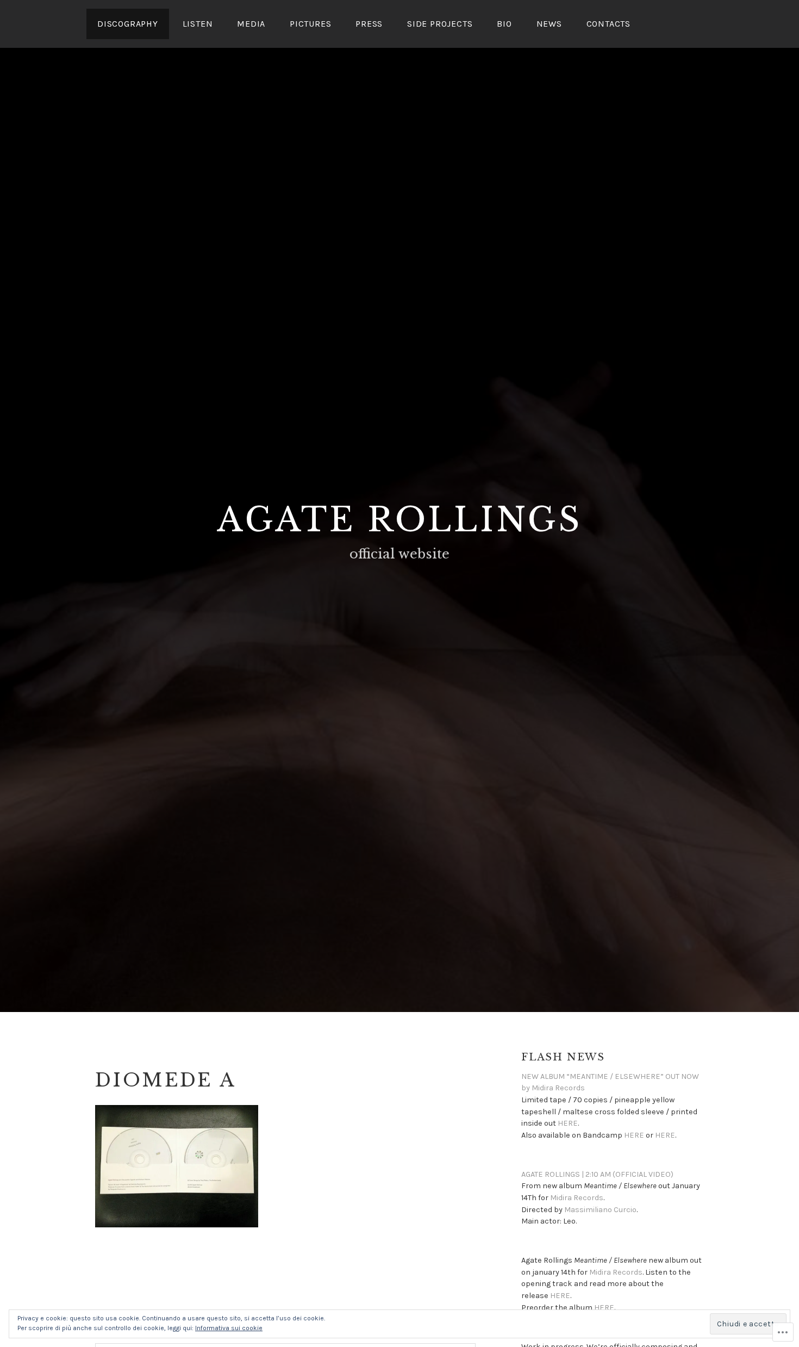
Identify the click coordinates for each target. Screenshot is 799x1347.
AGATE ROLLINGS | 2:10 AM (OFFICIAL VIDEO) (597, 1174)
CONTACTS (608, 23)
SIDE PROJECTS (439, 23)
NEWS (549, 23)
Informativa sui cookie (229, 1328)
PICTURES (310, 23)
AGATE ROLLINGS (399, 520)
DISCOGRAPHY (127, 23)
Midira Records (576, 1197)
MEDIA (251, 23)
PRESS (369, 23)
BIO (504, 23)
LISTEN (198, 23)
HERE (568, 1123)
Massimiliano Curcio (600, 1209)
